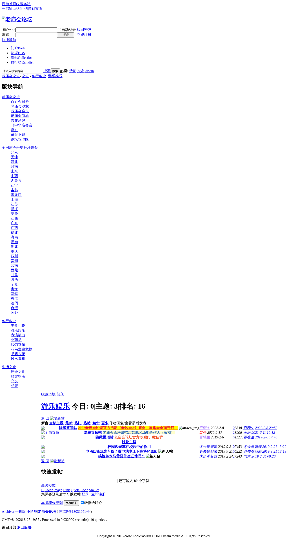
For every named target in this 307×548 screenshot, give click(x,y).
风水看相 (18, 359)
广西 (14, 228)
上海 (14, 199)
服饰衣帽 (18, 344)
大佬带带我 (208, 456)
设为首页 (9, 4)
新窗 (44, 423)
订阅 (60, 394)
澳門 (14, 303)
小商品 (16, 340)
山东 (14, 171)
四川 (14, 256)
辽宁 (14, 185)
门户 (18, 48)
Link (66, 490)
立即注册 (84, 35)
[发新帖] (57, 418)
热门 (78, 423)
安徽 (14, 214)
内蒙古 (16, 181)
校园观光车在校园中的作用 (129, 447)
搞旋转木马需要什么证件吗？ (121, 456)
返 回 (45, 418)
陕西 (14, 280)
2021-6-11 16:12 (263, 432)
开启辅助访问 (12, 9)
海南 (14, 237)
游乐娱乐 (55, 76)
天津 (14, 157)
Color (48, 490)
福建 (14, 232)
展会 (202, 432)
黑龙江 (16, 195)
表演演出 (18, 335)
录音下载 (18, 134)
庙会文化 (18, 372)
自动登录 (69, 30)
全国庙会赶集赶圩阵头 (20, 148)
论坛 (18, 53)
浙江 (14, 209)
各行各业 (39, 76)
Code (84, 490)
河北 (14, 162)
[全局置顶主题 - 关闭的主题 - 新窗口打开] (43, 428)
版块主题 (129, 442)
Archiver (8, 511)
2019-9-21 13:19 (274, 451)
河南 (14, 166)
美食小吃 (18, 326)
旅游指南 (18, 376)
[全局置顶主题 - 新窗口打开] (50, 432)
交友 (81, 71)
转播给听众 (93, 503)
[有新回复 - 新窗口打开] (43, 447)
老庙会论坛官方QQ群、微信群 (138, 437)
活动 (72, 71)
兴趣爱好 (18, 120)
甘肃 (14, 275)
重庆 (14, 251)
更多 (105, 423)
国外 (14, 313)
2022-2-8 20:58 (266, 428)
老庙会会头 (20, 111)
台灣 (14, 308)
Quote (75, 490)
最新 (69, 423)
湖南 (14, 242)
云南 (14, 265)
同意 (247, 456)
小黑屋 (32, 511)
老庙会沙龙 (20, 106)
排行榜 (22, 62)
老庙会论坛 (11, 76)
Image (57, 490)
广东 (14, 223)
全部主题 (56, 423)
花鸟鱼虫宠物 (21, 349)
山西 (14, 176)
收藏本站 (23, 4)
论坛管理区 (20, 139)
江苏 (14, 204)
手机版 (20, 511)
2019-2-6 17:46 (266, 437)
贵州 (14, 261)
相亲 (14, 386)
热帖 (87, 423)
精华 (96, 423)
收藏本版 (48, 394)
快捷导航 (9, 40)
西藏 (14, 270)
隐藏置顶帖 (68, 428)
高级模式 (48, 485)
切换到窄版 (33, 9)
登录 (85, 494)
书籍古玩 (18, 354)
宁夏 (14, 284)
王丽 (247, 432)
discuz (89, 71)
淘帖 (22, 57)
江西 (14, 218)
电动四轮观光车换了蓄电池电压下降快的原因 (122, 451)
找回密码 (84, 29)
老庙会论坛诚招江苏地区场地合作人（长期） (139, 432)
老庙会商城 (20, 116)
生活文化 (9, 367)
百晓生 (204, 428)
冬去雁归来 (208, 447)
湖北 (14, 247)
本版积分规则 (52, 503)
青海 (14, 289)
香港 (14, 298)
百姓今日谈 (20, 101)
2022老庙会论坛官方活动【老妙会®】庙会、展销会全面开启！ (128, 428)
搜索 (47, 71)
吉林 (14, 190)
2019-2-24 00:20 (263, 456)
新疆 (14, 294)
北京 (14, 152)
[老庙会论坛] (17, 19)
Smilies (94, 490)
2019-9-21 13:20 (274, 447)
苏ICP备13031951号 (74, 511)
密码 (5, 35)
